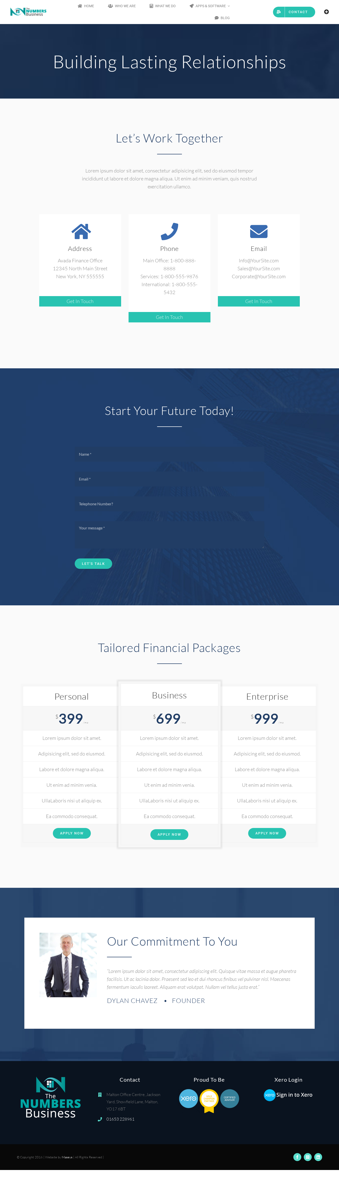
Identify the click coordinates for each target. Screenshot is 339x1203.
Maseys (67, 1157)
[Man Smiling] (68, 935)
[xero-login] (288, 1091)
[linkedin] (318, 1157)
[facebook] (297, 1157)
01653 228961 (120, 1119)
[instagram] (308, 1157)
